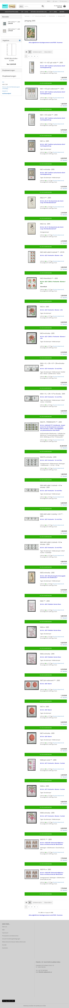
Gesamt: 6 (5, 91)
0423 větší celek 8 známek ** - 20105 (52, 252)
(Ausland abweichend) (58, 71)
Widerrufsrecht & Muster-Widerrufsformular (14, 942)
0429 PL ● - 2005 (45, 869)
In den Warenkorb (46, 83)
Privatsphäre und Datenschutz (10, 936)
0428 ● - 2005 (44, 786)
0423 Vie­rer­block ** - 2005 (49, 278)
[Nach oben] (64, 1005)
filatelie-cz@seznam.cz (45, 972)
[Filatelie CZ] (9, 6)
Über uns (4, 926)
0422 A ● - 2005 (45, 224)
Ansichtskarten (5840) (11, 12)
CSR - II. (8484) (53, 12)
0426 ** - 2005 (45, 601)
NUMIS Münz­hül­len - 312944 (11, 59)
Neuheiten (5, 948)
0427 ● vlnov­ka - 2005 (47, 733)
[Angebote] (19, 40)
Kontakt (4, 945)
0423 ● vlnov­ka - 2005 (47, 333)
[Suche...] (42, 6)
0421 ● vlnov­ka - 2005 (47, 169)
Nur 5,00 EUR (11, 64)
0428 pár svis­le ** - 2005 (48, 760)
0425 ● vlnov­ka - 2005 (47, 573)
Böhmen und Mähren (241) (39, 12)
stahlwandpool (6, 93)
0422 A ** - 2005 (45, 198)
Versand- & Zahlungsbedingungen (11, 939)
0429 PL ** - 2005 (46, 839)
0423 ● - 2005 (44, 307)
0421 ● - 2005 (44, 141)
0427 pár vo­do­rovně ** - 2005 (50, 680)
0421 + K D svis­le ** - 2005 (49, 115)
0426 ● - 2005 (44, 627)
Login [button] (55, 1)
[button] (49, 1)
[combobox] (37, 52)
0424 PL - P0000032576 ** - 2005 (51, 422)
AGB (3, 930)
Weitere (62, 12)
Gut (3, 82)
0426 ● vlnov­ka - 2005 (47, 654)
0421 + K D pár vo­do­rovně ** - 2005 (52, 89)
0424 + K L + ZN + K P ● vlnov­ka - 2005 (52, 394)
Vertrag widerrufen (8, 1001)
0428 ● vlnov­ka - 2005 (47, 813)
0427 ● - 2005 (44, 707)
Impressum (5, 933)
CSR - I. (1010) (24, 12)
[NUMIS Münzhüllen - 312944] (11, 49)
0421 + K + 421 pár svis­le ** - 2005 (51, 63)
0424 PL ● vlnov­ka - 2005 (48, 457)
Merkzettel (64, 1)
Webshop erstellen (28, 1005)
